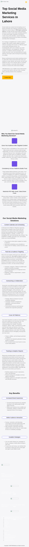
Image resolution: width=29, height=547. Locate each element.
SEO (6, 533)
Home (6, 520)
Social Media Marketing (10, 536)
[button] (26, 2)
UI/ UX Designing (9, 539)
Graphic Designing (9, 540)
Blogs (6, 525)
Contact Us (7, 526)
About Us (7, 522)
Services (7, 523)
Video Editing (8, 534)
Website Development (10, 537)
